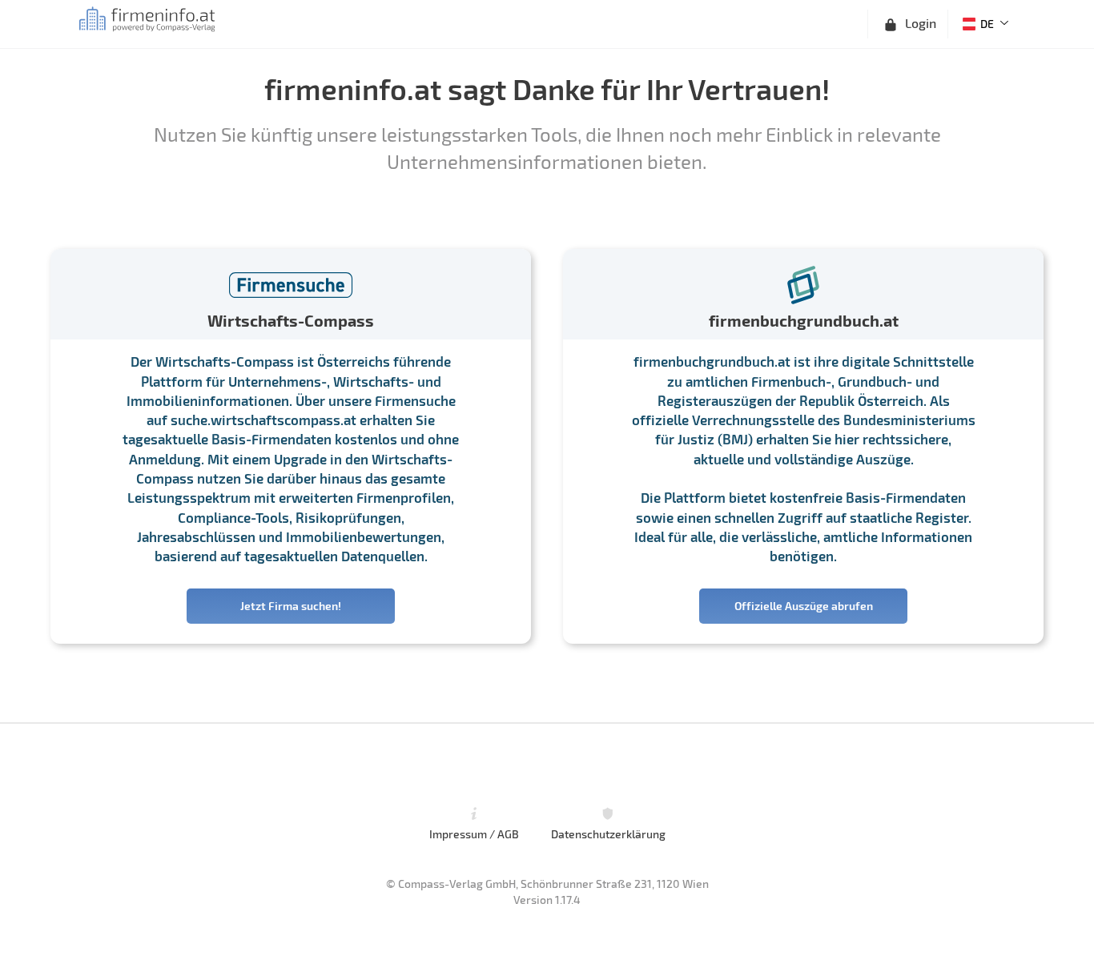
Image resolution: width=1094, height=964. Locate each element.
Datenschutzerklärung (608, 833)
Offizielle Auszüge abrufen (803, 606)
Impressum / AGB (474, 833)
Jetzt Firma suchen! (290, 606)
